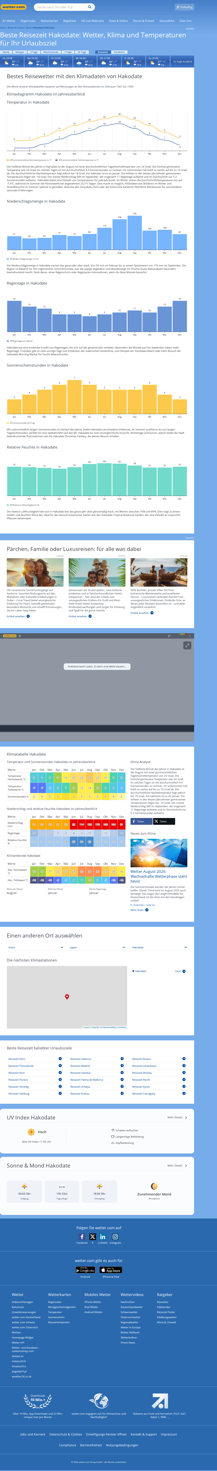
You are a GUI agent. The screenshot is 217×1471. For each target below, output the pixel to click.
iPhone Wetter (92, 1302)
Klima (28, 27)
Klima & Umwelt (166, 1322)
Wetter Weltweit (130, 1332)
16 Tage (81, 52)
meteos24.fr (19, 1361)
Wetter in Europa (130, 1327)
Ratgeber (165, 1294)
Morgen (19, 52)
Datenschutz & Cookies (65, 1434)
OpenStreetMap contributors (114, 1027)
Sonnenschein (56, 1317)
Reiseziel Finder (166, 1312)
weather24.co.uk (21, 1376)
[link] (9, 20)
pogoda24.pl (19, 1371)
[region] (97, 687)
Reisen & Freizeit (16, 27)
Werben (16, 1332)
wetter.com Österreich (25, 1327)
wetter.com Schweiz (23, 1322)
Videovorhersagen (22, 1302)
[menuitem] (9, 20)
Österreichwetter (130, 1317)
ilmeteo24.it (19, 1366)
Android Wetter (93, 1312)
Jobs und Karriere (33, 1434)
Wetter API (18, 1342)
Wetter (18, 1294)
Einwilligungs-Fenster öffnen (106, 1434)
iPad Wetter (91, 1307)
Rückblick (119, 52)
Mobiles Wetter (97, 1294)
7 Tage (68, 52)
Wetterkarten (59, 1294)
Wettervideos (132, 1294)
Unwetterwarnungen (24, 1312)
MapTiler (96, 1027)
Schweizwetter (129, 1312)
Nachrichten (128, 1302)
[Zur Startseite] (13, 7)
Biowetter (162, 1302)
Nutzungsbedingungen (122, 1445)
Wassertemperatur (59, 1322)
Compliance (67, 1445)
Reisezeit (103, 52)
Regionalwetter (129, 1322)
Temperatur (55, 1312)
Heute (6, 52)
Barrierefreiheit (91, 1445)
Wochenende (50, 52)
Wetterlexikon (129, 1337)
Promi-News (128, 1342)
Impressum (169, 1434)
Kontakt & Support (144, 1434)
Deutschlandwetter (132, 1307)
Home (3, 27)
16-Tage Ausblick (182, 61)
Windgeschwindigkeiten (62, 1307)
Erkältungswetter (167, 1317)
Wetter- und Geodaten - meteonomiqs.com (25, 1349)
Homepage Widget (22, 1337)
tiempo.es (17, 1356)
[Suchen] (89, 7)
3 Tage (34, 52)
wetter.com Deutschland (26, 1317)
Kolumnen (18, 1307)
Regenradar (55, 1302)
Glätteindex (163, 1307)
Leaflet (86, 1027)
